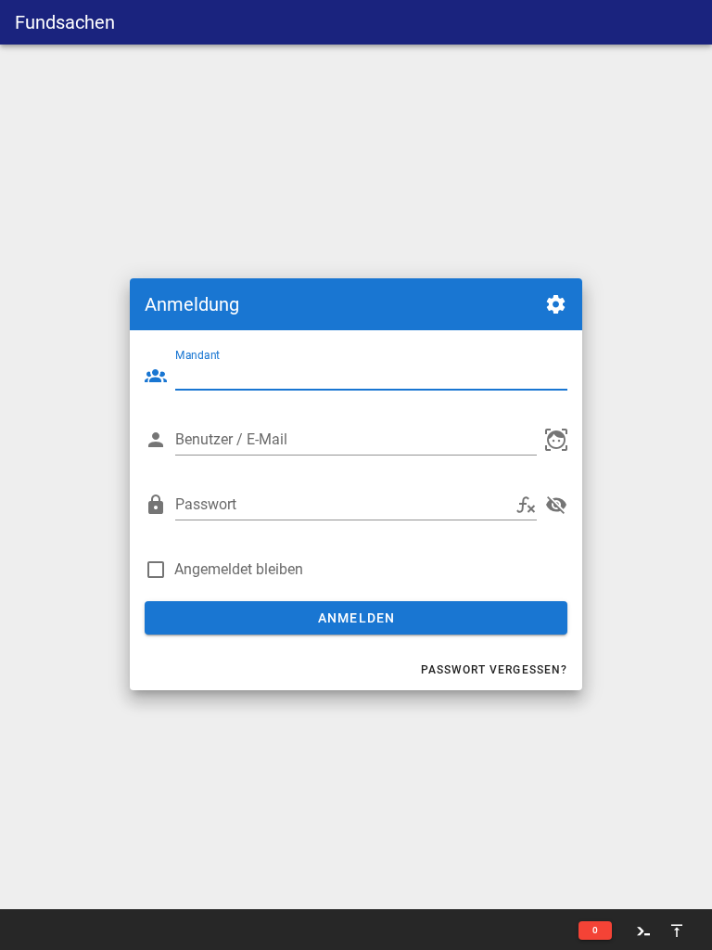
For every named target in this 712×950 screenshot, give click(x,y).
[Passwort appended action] (526, 505)
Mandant (197, 355)
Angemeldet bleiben (238, 569)
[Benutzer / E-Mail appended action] (556, 440)
